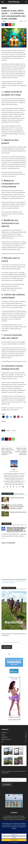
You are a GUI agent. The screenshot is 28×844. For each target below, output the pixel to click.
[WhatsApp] (13, 24)
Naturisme (8, 430)
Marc (4, 21)
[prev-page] (2, 519)
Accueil (2, 5)
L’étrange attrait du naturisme (18, 512)
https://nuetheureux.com (14, 471)
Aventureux (4, 732)
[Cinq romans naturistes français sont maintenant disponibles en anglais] (5, 506)
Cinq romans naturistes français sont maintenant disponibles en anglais (17, 506)
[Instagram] (7, 487)
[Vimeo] (23, 487)
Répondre (3, 538)
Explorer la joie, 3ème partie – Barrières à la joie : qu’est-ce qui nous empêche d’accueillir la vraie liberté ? (7, 451)
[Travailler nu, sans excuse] (5, 499)
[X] (6, 24)
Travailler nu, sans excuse (17, 498)
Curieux (3, 734)
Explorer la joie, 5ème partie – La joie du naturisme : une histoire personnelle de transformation (21, 451)
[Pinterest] (9, 24)
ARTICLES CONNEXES (7, 493)
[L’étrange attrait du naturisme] (5, 513)
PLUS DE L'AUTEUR (18, 493)
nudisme (14, 430)
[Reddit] (17, 487)
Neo (2, 741)
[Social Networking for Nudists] (14, 666)
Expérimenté (8, 5)
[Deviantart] (4, 487)
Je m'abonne (6, 647)
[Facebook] (2, 24)
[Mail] (11, 487)
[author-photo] (14, 467)
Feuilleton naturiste (6, 739)
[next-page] (5, 519)
